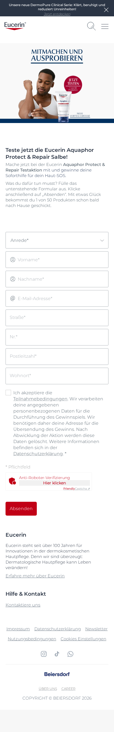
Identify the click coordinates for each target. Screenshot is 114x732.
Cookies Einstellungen (83, 638)
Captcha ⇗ (76, 488)
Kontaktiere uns (23, 605)
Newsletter (96, 628)
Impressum (18, 628)
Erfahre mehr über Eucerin (35, 576)
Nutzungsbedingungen (32, 638)
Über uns (48, 689)
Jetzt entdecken (57, 14)
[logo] (15, 26)
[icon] (43, 654)
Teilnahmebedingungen (40, 398)
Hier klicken (54, 482)
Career (68, 689)
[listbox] (57, 240)
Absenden (21, 508)
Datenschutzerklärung (38, 453)
